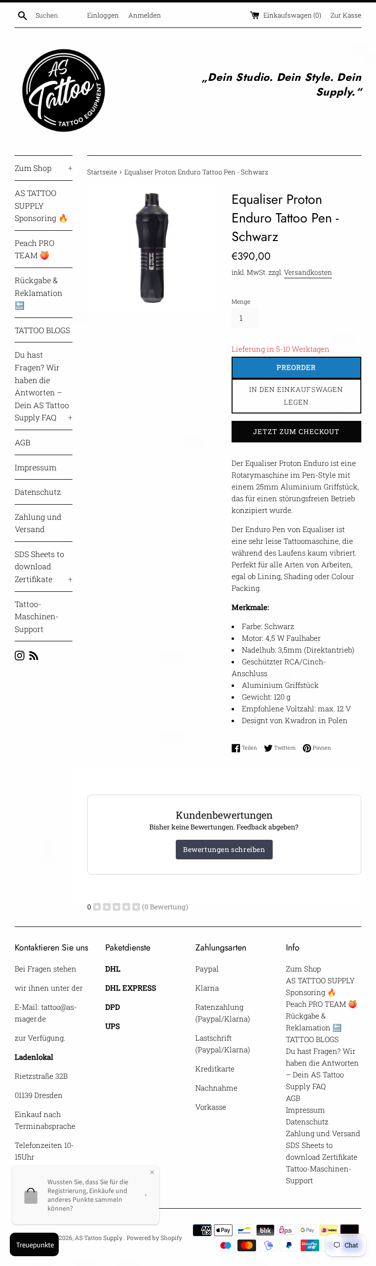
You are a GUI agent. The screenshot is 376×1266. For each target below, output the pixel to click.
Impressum (35, 467)
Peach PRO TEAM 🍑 (34, 249)
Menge (241, 301)
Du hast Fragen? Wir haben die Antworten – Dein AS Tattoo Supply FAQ (43, 385)
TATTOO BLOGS (42, 330)
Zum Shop (43, 168)
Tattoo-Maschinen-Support (36, 616)
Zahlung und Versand (38, 523)
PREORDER (296, 367)
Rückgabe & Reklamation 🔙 (38, 292)
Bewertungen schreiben (224, 849)
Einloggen (103, 15)
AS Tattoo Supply (99, 1238)
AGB (22, 442)
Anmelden (144, 15)
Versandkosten (308, 272)
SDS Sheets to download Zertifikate (43, 566)
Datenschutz (38, 492)
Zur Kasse (345, 15)
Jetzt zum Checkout (296, 431)
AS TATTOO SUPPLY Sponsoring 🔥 (41, 205)
